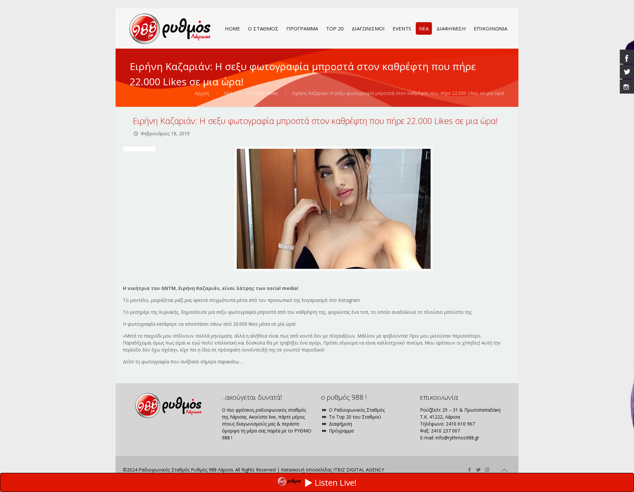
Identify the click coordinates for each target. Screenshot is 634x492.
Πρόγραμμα (341, 431)
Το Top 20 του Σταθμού (354, 417)
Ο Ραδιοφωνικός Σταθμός (356, 410)
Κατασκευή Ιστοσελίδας (306, 470)
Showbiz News (262, 93)
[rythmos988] (169, 28)
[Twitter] (478, 469)
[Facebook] (469, 469)
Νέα (228, 93)
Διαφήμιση (340, 424)
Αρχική (202, 93)
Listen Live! (336, 482)
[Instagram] (487, 469)
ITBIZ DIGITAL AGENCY (358, 470)
